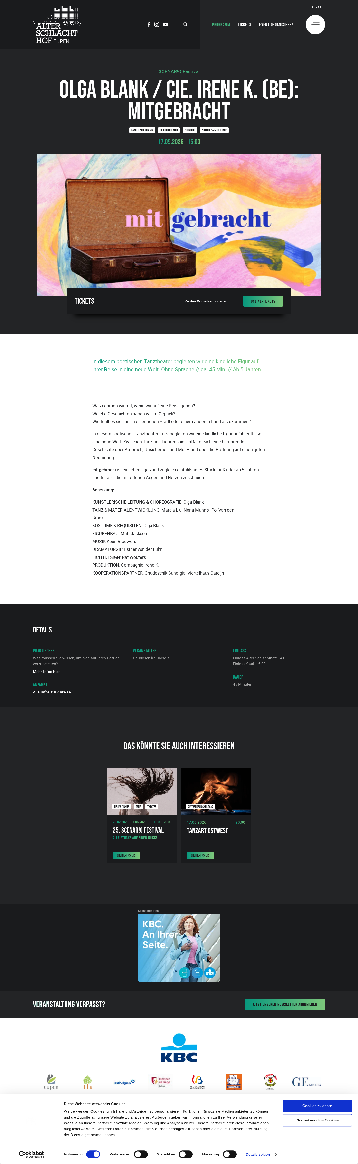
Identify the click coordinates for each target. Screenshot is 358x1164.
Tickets (244, 24)
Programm (221, 24)
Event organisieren (276, 24)
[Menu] (315, 24)
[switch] (141, 1154)
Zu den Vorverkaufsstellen (206, 301)
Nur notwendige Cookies (317, 1120)
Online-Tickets (263, 301)
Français (315, 6)
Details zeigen (258, 1154)
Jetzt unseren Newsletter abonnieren (285, 1004)
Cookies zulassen (317, 1106)
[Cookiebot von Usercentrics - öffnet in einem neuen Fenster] (31, 1154)
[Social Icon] (149, 25)
